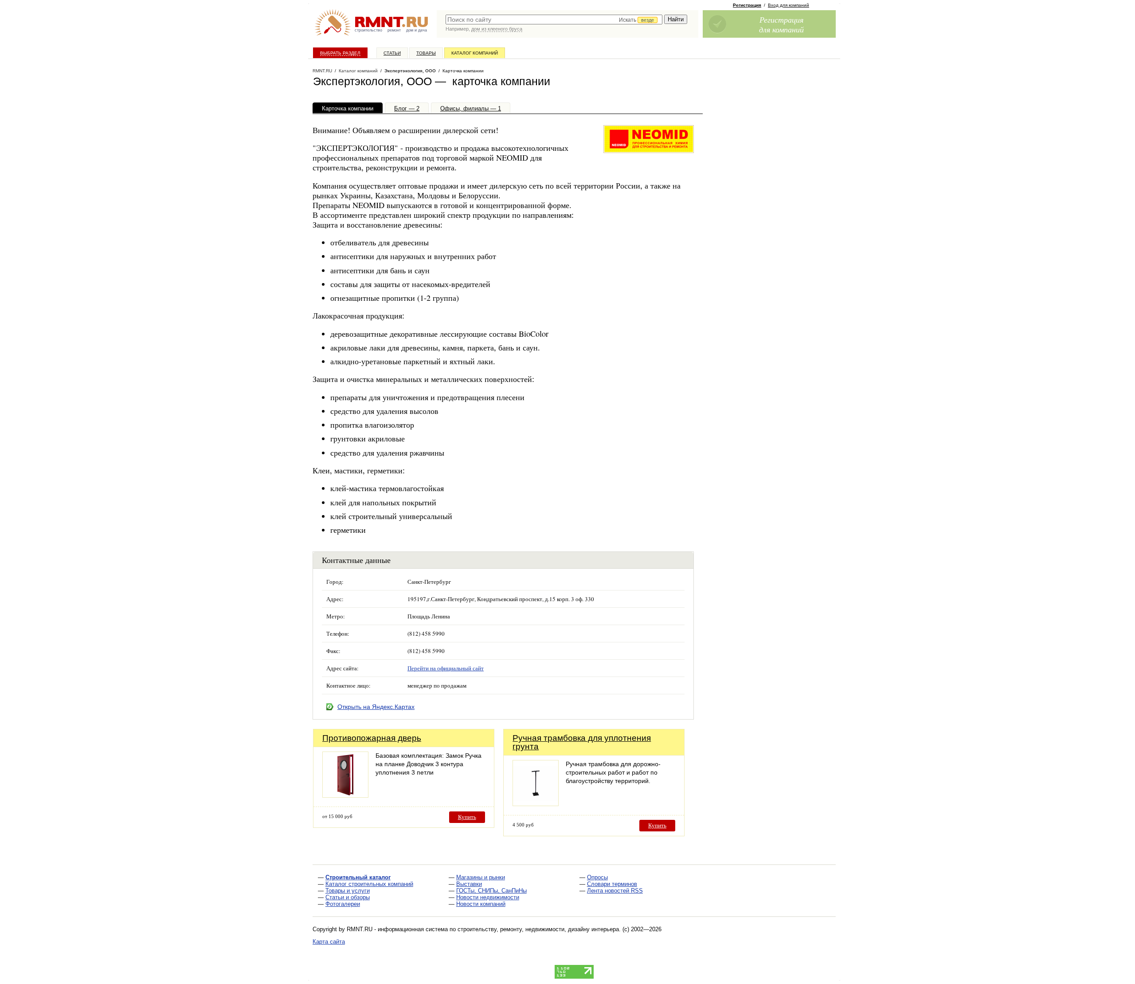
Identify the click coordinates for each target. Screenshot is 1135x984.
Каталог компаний (474, 53)
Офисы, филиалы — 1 (470, 108)
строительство (368, 30)
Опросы (597, 877)
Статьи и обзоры (347, 897)
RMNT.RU (322, 70)
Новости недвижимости (487, 897)
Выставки (469, 884)
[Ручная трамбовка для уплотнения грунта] (535, 803)
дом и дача (416, 30)
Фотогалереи (342, 904)
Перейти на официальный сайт (445, 668)
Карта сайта (329, 941)
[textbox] (554, 19)
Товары (426, 53)
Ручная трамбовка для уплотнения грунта (582, 742)
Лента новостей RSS (615, 890)
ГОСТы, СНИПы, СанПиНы (491, 890)
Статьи (392, 53)
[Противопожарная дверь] (345, 795)
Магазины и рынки (480, 877)
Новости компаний (480, 904)
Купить (467, 817)
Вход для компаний (788, 5)
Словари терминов (612, 884)
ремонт (394, 30)
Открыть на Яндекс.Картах (376, 706)
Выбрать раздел (340, 53)
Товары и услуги (347, 890)
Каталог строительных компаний (369, 884)
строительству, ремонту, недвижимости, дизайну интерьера (538, 929)
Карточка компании (347, 108)
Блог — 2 (406, 108)
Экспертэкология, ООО (410, 70)
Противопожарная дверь (371, 738)
